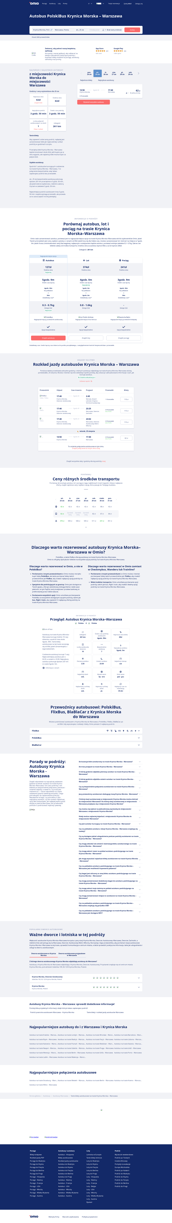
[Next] (138, 73)
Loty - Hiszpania (92, 1177)
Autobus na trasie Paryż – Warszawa (99, 1039)
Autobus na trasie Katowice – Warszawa (44, 1044)
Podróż (117, 1151)
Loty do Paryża (92, 1167)
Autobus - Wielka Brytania (68, 1193)
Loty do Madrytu (92, 1161)
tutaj (104, 461)
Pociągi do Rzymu (37, 1164)
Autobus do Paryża (65, 1170)
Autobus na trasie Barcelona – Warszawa (129, 1035)
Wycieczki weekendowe (124, 1155)
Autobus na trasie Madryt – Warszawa (72, 1039)
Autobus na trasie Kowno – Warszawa (128, 1080)
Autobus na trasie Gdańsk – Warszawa (72, 1048)
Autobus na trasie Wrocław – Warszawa (101, 1035)
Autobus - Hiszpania (66, 1155)
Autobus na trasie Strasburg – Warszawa (44, 1080)
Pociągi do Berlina (37, 1170)
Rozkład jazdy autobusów (68, 1161)
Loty (59, 3)
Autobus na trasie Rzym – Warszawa (43, 1039)
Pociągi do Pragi (36, 1174)
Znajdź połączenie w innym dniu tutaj (86, 448)
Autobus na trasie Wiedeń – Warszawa (72, 1080)
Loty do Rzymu (92, 1164)
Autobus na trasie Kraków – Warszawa (43, 1035)
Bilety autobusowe (65, 1158)
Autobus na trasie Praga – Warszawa (100, 1048)
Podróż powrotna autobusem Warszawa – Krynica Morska (52, 1012)
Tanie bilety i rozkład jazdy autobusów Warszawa (105, 1012)
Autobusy (52, 3)
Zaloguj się (139, 3)
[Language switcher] (100, 3)
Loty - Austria (91, 1199)
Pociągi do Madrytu (37, 1161)
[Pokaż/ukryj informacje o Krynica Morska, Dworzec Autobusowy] (139, 978)
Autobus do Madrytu (66, 1164)
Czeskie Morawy (121, 1161)
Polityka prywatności (90, 1217)
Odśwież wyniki (85, 381)
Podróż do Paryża (122, 1180)
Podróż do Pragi (121, 1186)
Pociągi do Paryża (37, 1167)
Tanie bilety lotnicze (94, 1158)
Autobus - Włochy (65, 1189)
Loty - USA (90, 1189)
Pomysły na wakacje (122, 1164)
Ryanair (89, 1202)
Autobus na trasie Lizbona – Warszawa (128, 1039)
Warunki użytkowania (70, 1217)
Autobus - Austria (65, 1196)
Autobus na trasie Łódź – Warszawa (127, 1048)
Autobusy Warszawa (60, 1096)
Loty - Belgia (91, 1186)
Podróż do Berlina (122, 1183)
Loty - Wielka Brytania (94, 1196)
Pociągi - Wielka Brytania (39, 1193)
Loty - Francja (91, 1183)
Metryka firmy (54, 1217)
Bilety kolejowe (36, 1155)
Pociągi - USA (35, 1186)
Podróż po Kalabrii (122, 1170)
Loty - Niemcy (91, 1180)
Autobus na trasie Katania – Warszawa (128, 1044)
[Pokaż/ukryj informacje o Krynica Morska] (139, 987)
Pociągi (44, 3)
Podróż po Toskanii (122, 1158)
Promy (65, 3)
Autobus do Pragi (65, 1177)
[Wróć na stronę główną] (35, 3)
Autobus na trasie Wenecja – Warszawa (44, 1053)
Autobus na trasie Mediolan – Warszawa (101, 1044)
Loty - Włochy (91, 1193)
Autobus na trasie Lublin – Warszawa (43, 1057)
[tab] (86, 80)
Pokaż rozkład (38, 129)
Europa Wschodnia (122, 1167)
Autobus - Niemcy (65, 1180)
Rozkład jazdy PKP (37, 1158)
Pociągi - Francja (36, 1183)
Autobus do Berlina (65, 1174)
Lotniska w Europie (93, 1155)
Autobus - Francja (65, 1183)
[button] (81, 29)
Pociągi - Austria (36, 1196)
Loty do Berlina (92, 1170)
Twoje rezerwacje (114, 3)
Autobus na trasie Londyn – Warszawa (72, 1035)
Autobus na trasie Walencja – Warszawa (73, 1057)
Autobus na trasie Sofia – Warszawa (99, 1053)
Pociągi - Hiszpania (37, 1177)
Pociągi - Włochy (36, 1189)
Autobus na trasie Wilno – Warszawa (43, 1085)
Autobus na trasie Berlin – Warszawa (71, 1053)
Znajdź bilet (38, 103)
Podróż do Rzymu (122, 1177)
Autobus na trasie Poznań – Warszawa (72, 1044)
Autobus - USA (63, 1186)
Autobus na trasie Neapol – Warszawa (43, 1048)
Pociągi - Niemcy (36, 1180)
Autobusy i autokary (66, 1151)
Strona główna (35, 1096)
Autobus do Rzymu (65, 1167)
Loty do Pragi (91, 1174)
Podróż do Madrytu (122, 1174)
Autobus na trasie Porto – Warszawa (128, 1053)
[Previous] (55, 499)
